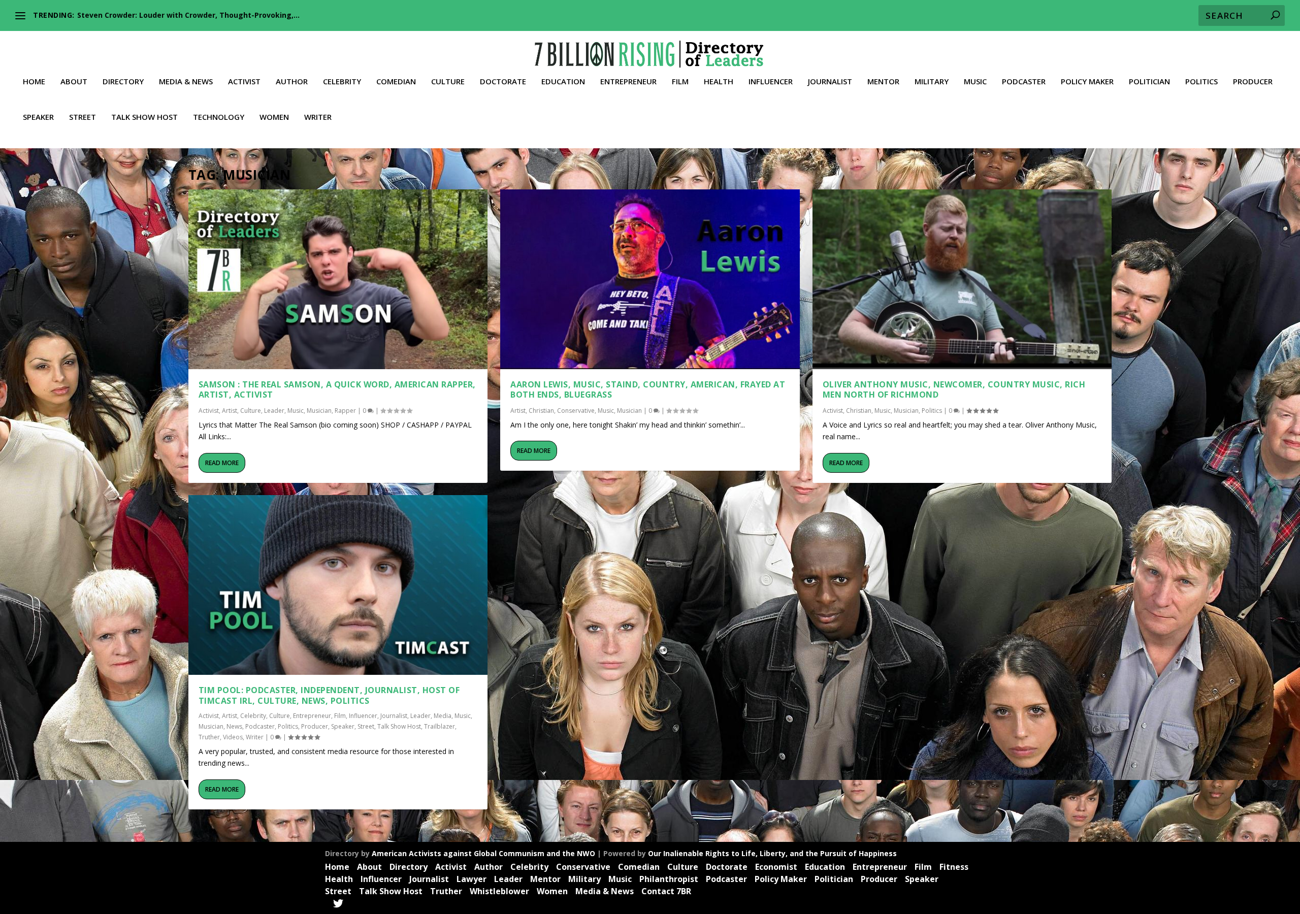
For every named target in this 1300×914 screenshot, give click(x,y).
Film (680, 81)
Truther (209, 737)
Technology (218, 117)
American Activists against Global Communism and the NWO (483, 853)
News (234, 726)
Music (975, 81)
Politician (1149, 81)
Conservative (576, 410)
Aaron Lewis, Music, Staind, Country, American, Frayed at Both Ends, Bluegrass (647, 390)
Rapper (345, 410)
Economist (776, 866)
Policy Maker (1087, 81)
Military (932, 81)
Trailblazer (439, 726)
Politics (1201, 81)
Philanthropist (668, 879)
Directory (123, 81)
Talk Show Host (144, 117)
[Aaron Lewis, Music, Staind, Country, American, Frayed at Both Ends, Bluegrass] (650, 279)
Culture (448, 81)
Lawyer (471, 879)
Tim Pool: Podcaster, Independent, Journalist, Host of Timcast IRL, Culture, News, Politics (329, 695)
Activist (244, 81)
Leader (274, 410)
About (73, 81)
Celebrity (342, 81)
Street (82, 117)
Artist (229, 410)
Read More (222, 463)
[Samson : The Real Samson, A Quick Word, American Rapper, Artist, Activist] (338, 279)
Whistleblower (499, 891)
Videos (233, 737)
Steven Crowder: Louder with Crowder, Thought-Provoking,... (188, 15)
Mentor (883, 81)
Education (563, 81)
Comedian (396, 81)
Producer (1253, 81)
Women (274, 117)
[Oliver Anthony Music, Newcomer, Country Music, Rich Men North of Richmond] (962, 279)
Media (442, 715)
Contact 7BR (666, 891)
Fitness (953, 866)
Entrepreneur (628, 81)
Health (718, 81)
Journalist (830, 81)
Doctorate (503, 81)
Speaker (38, 117)
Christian (541, 410)
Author (292, 81)
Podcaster (1024, 81)
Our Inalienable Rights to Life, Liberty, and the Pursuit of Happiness (772, 853)
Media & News (186, 81)
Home (34, 81)
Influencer (771, 81)
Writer (318, 117)
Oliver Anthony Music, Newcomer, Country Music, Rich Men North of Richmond (954, 390)
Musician (319, 410)
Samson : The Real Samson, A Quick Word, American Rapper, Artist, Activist (337, 390)
